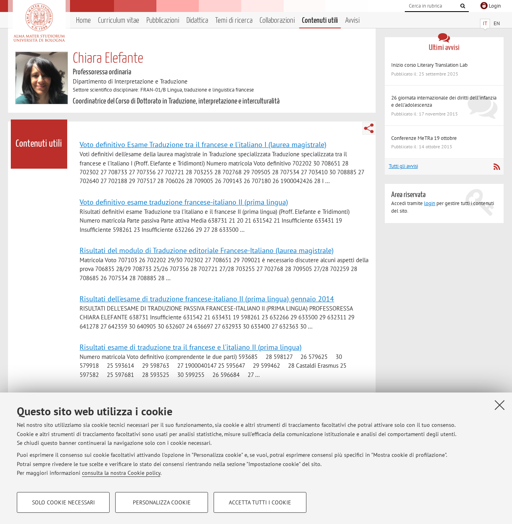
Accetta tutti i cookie (260, 502)
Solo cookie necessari (63, 502)
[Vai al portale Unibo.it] (39, 23)
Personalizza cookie (162, 502)
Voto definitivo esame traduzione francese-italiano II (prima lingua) (184, 202)
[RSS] (497, 167)
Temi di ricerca (233, 20)
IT (485, 23)
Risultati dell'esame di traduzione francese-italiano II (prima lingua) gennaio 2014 (207, 298)
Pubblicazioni (162, 20)
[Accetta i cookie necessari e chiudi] (499, 404)
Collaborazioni (277, 20)
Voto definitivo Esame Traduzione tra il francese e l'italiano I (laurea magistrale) (203, 144)
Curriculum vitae (118, 20)
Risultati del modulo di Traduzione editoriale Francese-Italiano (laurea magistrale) (207, 250)
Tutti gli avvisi (403, 166)
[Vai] (463, 6)
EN (497, 23)
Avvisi (352, 20)
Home (83, 20)
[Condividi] (368, 128)
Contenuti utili (320, 20)
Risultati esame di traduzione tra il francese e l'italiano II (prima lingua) (191, 347)
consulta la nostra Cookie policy (121, 472)
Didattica (197, 20)
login (429, 203)
